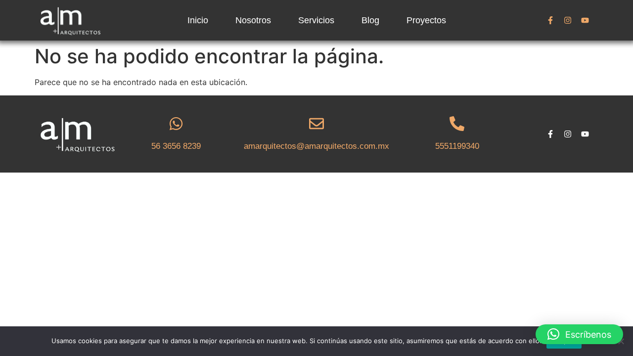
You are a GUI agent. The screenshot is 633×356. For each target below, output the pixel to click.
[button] (579, 334)
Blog (370, 20)
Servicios (316, 20)
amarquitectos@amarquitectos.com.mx (316, 146)
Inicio (197, 20)
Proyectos (426, 20)
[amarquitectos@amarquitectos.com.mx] (316, 123)
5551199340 (457, 146)
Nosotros (253, 20)
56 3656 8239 (176, 146)
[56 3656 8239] (176, 123)
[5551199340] (457, 123)
